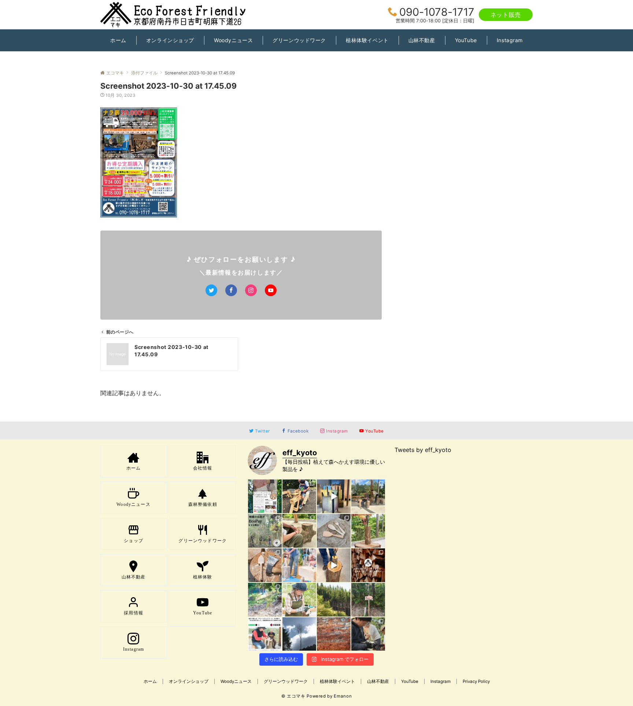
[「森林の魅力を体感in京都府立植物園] (299, 496)
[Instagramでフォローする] (251, 290)
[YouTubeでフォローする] (271, 290)
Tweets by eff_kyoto (423, 449)
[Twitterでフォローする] (211, 290)
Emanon (343, 696)
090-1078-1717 (436, 11)
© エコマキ (293, 696)
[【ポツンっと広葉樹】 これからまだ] (299, 634)
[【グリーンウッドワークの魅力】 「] (368, 634)
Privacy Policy (476, 681)
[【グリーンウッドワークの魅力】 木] (368, 531)
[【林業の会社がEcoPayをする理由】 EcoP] (265, 531)
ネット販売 (506, 14)
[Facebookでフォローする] (231, 290)
